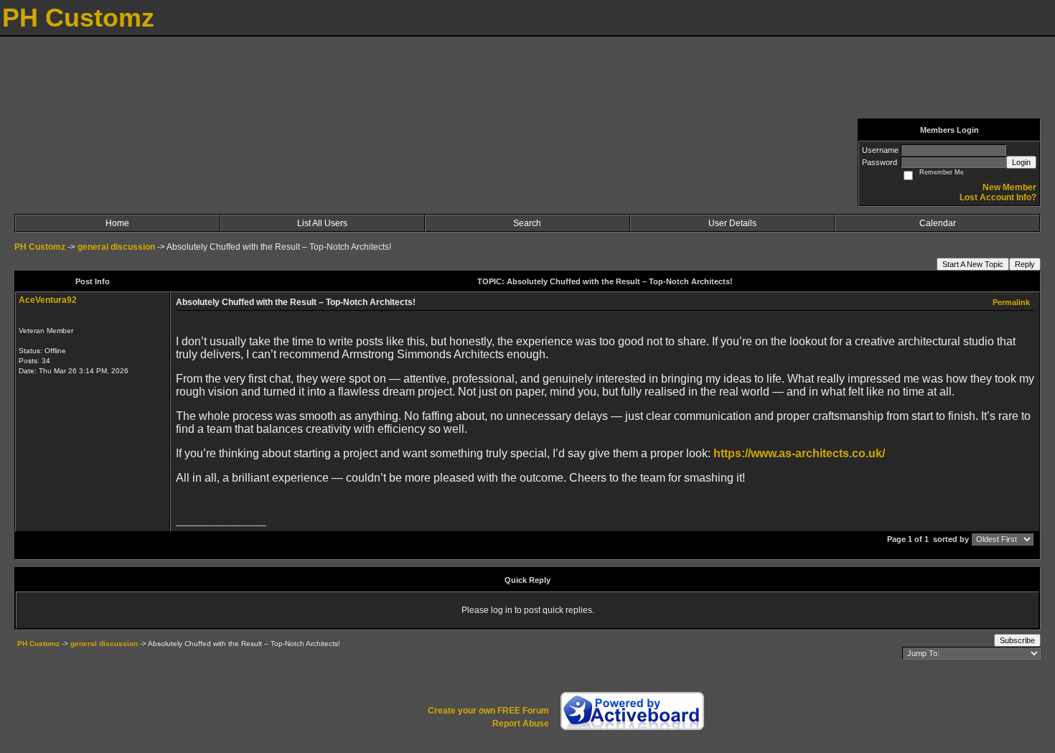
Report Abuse (520, 724)
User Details (732, 223)
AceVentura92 (48, 300)
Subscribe (1017, 640)
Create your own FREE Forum (488, 711)
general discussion (117, 247)
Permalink (1011, 302)
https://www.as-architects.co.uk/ (799, 453)
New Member (1009, 187)
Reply (1025, 264)
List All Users (322, 223)
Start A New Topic (972, 264)
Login (1021, 162)
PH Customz (40, 247)
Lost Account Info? (998, 197)
